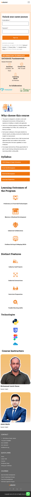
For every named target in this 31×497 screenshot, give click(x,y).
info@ (2, 447)
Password (5, 28)
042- (2, 443)
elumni (11, 494)
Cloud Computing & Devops (8, 477)
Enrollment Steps (5, 463)
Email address (6, 20)
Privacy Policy (12, 47)
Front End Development (7, 479)
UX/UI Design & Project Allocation (11, 162)
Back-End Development (8, 173)
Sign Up (15, 38)
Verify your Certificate (6, 465)
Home (2, 456)
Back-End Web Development (8, 475)
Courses (3, 461)
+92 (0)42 (3, 440)
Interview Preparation (8, 179)
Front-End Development (8, 168)
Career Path (4, 459)
